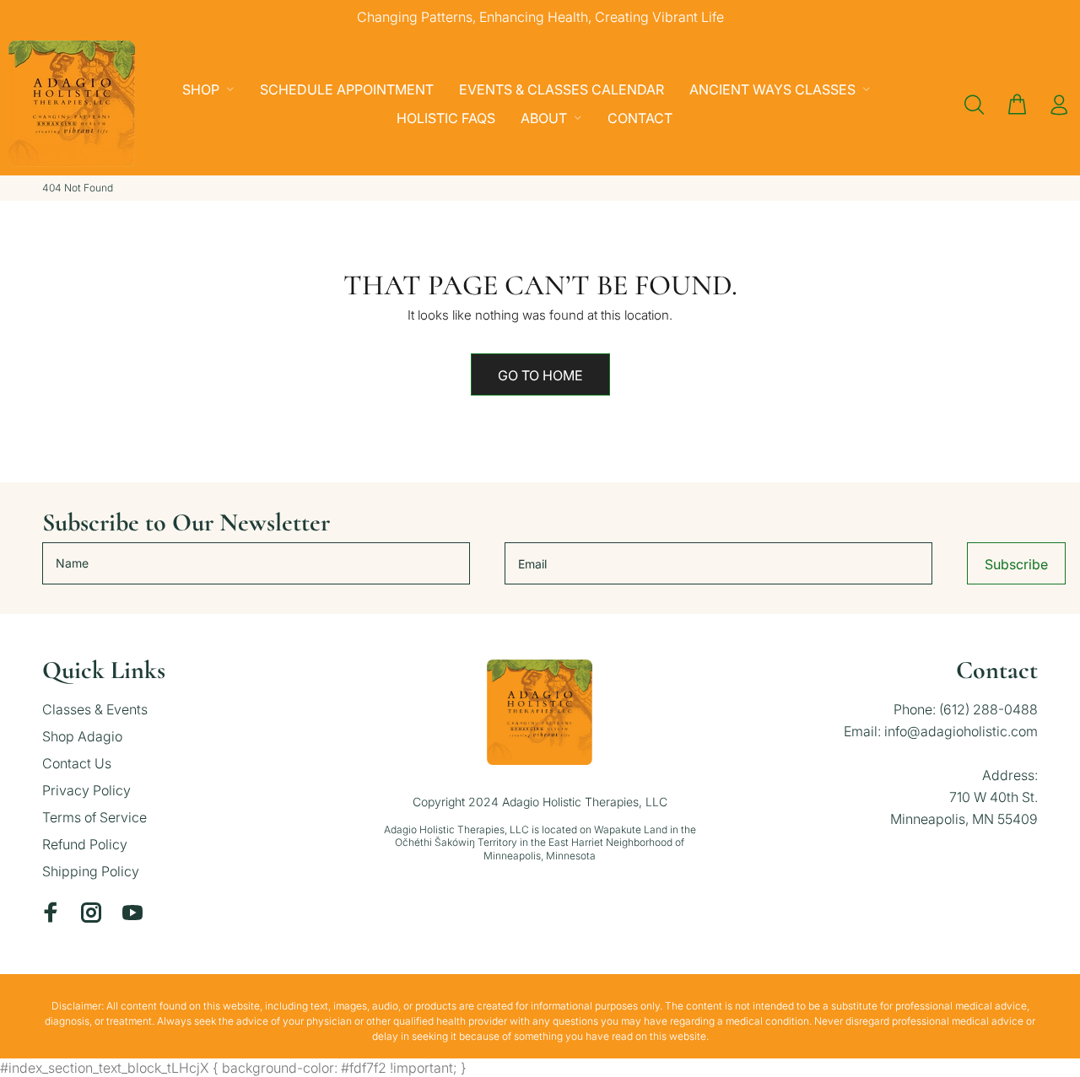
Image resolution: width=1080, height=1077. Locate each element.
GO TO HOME (540, 375)
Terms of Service (94, 817)
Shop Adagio (82, 736)
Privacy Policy (86, 790)
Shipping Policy (90, 871)
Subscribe (1016, 564)
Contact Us (76, 763)
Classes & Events (95, 709)
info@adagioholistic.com (961, 731)
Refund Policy (84, 844)
